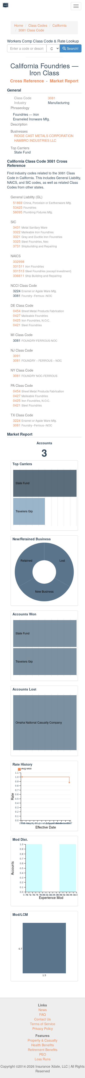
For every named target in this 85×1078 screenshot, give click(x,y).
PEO (42, 1054)
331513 (18, 271)
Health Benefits (42, 1045)
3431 (17, 227)
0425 (17, 320)
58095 (17, 212)
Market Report (64, 81)
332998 (18, 261)
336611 (18, 275)
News (42, 1009)
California (59, 25)
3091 (17, 355)
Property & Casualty (42, 1040)
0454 (17, 310)
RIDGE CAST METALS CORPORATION (43, 135)
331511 (18, 266)
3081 (51, 98)
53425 (17, 207)
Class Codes (37, 25)
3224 (17, 420)
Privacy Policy (42, 1028)
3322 (17, 232)
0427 (17, 315)
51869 (17, 202)
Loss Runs (43, 1059)
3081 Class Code (31, 30)
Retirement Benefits (42, 1049)
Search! (72, 48)
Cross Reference (27, 81)
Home (18, 25)
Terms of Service (42, 1023)
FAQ (42, 1014)
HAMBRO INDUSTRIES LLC (35, 140)
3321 (17, 236)
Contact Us (42, 1019)
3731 (17, 246)
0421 (17, 324)
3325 (17, 241)
